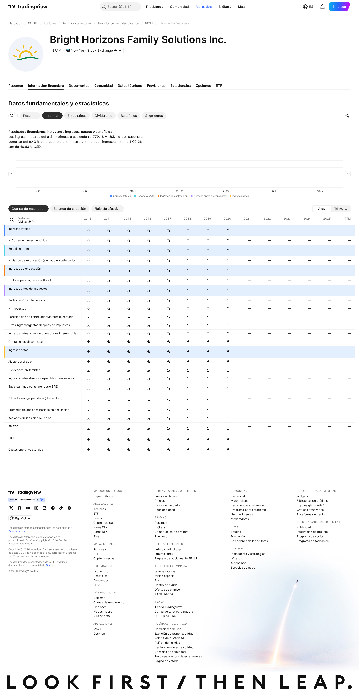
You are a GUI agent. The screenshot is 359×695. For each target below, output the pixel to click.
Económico (100, 571)
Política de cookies (167, 642)
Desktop (99, 633)
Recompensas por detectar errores (178, 656)
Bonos (97, 518)
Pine (96, 536)
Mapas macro (102, 611)
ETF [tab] (219, 85)
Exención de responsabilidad (174, 633)
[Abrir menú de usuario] (322, 6)
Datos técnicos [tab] (130, 85)
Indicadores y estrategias (248, 554)
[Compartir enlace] (347, 115)
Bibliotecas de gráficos (312, 500)
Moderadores (240, 519)
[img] (115, 50)
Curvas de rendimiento (108, 602)
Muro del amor (240, 500)
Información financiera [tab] (46, 85)
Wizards (236, 558)
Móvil (97, 629)
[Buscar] (11, 219)
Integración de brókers (312, 531)
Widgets (302, 496)
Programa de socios (310, 536)
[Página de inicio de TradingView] (28, 7)
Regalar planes (165, 509)
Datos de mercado (167, 505)
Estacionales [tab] (180, 85)
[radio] (322, 209)
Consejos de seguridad (170, 651)
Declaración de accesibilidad (174, 647)
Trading (236, 531)
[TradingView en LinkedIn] (44, 508)
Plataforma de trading (311, 514)
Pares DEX (100, 531)
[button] (166, 6)
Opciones (99, 607)
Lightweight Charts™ (310, 505)
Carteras (99, 598)
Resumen (161, 522)
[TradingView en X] (11, 508)
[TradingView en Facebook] (19, 508)
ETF (96, 513)
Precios (160, 500)
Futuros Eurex (164, 554)
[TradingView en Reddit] (69, 508)
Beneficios (100, 576)
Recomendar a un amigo (247, 505)
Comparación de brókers (171, 531)
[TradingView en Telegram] (53, 508)
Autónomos (238, 563)
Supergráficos (103, 496)
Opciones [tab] (203, 85)
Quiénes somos (165, 571)
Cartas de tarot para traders (174, 611)
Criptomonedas (103, 522)
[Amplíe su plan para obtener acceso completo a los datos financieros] (88, 231)
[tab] (30, 115)
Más (241, 7)
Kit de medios (164, 594)
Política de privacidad (169, 638)
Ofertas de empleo (167, 589)
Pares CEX (100, 527)
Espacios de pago (243, 567)
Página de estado (166, 661)
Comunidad (179, 7)
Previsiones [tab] (156, 85)
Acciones (99, 509)
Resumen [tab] (15, 85)
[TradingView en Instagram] (36, 508)
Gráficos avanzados (310, 509)
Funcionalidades (166, 496)
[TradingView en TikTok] (61, 508)
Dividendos (101, 580)
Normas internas (242, 514)
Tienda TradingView (168, 607)
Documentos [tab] (79, 85)
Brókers (225, 7)
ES (311, 7)
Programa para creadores (248, 509)
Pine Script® (101, 616)
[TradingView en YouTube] (28, 508)
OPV (96, 585)
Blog (158, 580)
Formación (238, 536)
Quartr (49, 565)
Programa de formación (313, 541)
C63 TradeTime (165, 616)
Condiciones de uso (168, 629)
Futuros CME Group (168, 549)
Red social (238, 496)
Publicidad (304, 527)
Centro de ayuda (166, 585)
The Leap (161, 536)
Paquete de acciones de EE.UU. (176, 558)
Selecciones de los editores (249, 541)
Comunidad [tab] (103, 85)
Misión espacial (165, 576)
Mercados (204, 7)
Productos (154, 7)
